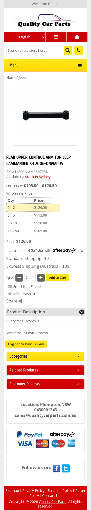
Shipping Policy (60, 490)
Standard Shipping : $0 (27, 258)
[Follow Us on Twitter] (66, 467)
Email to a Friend (27, 286)
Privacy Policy (33, 490)
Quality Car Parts (52, 501)
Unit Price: (14, 185)
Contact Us (51, 495)
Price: (10, 241)
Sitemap (12, 490)
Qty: (9, 277)
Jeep (22, 77)
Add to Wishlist (24, 293)
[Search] (68, 50)
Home (11, 77)
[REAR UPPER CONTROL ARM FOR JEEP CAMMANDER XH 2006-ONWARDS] (45, 20)
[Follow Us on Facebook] (56, 467)
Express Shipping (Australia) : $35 (37, 266)
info (80, 250)
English (24, 37)
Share (12, 301)
